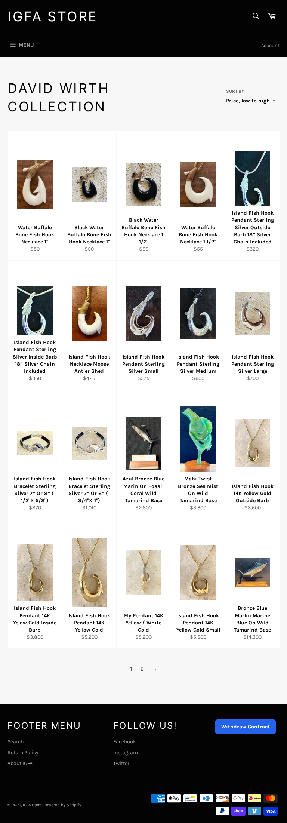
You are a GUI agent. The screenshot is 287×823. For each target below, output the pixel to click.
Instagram (125, 752)
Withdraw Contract (245, 727)
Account (270, 45)
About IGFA (20, 763)
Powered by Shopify (62, 804)
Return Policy (22, 752)
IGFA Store (52, 16)
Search (15, 741)
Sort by (235, 91)
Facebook (124, 741)
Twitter (121, 763)
